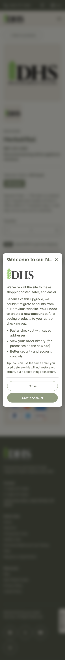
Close (32, 386)
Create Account (32, 398)
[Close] (56, 259)
